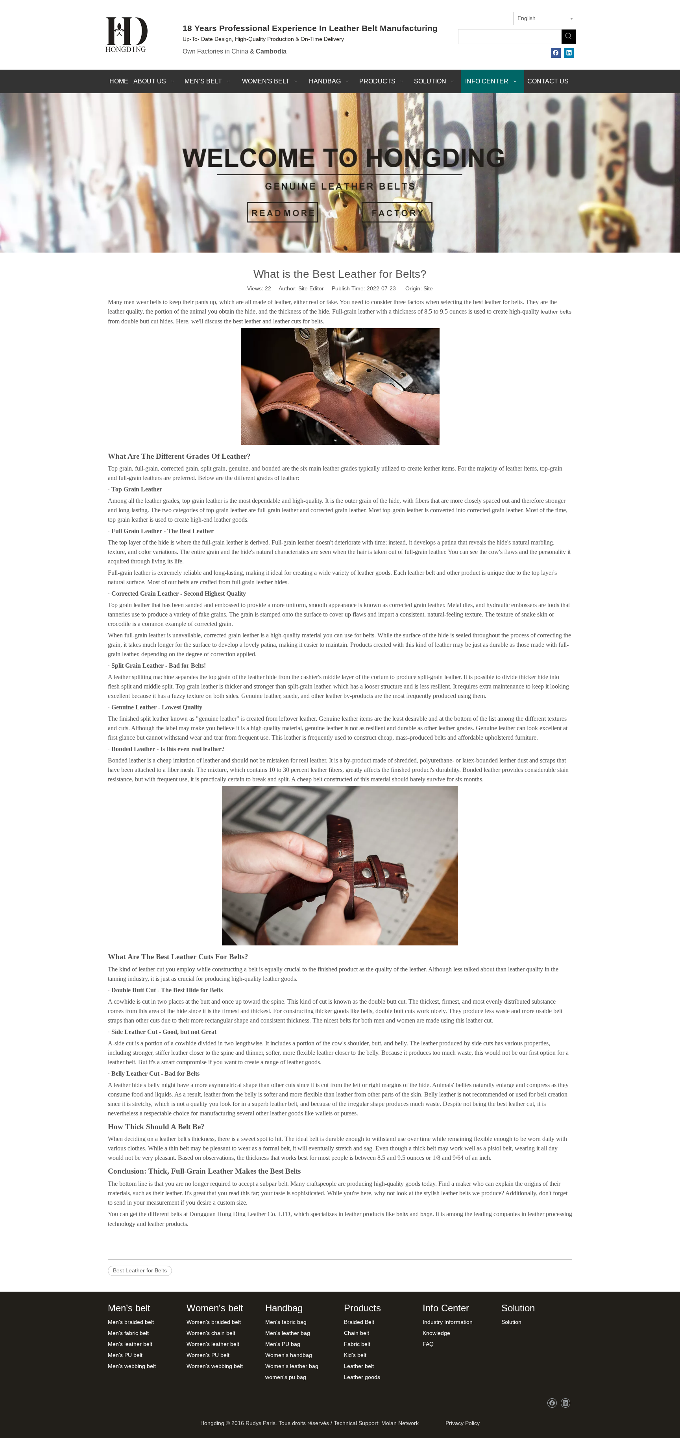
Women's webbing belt (215, 1366)
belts (402, 1214)
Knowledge (436, 1333)
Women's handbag (288, 1355)
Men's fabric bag (286, 1322)
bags (426, 1214)
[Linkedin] (569, 53)
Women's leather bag (291, 1366)
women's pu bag (285, 1377)
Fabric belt (357, 1344)
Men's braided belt (131, 1322)
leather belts (556, 311)
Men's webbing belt (132, 1366)
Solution (511, 1322)
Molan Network (400, 1423)
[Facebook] (556, 53)
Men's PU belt (125, 1355)
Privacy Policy (461, 1423)
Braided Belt (359, 1322)
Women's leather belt (213, 1344)
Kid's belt (355, 1355)
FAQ (428, 1344)
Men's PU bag (282, 1344)
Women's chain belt (211, 1333)
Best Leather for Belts (140, 1270)
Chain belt (356, 1333)
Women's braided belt (214, 1322)
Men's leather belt (130, 1344)
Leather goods (362, 1377)
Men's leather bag (287, 1333)
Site (428, 288)
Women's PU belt (208, 1355)
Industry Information (448, 1322)
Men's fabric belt (128, 1333)
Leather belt (359, 1366)
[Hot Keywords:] (569, 37)
